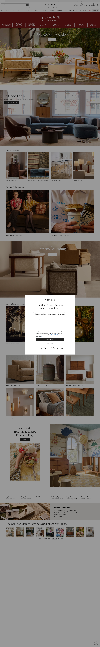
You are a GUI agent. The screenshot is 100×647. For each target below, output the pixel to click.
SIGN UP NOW (50, 339)
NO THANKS (50, 343)
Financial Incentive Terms (42, 348)
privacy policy (46, 349)
